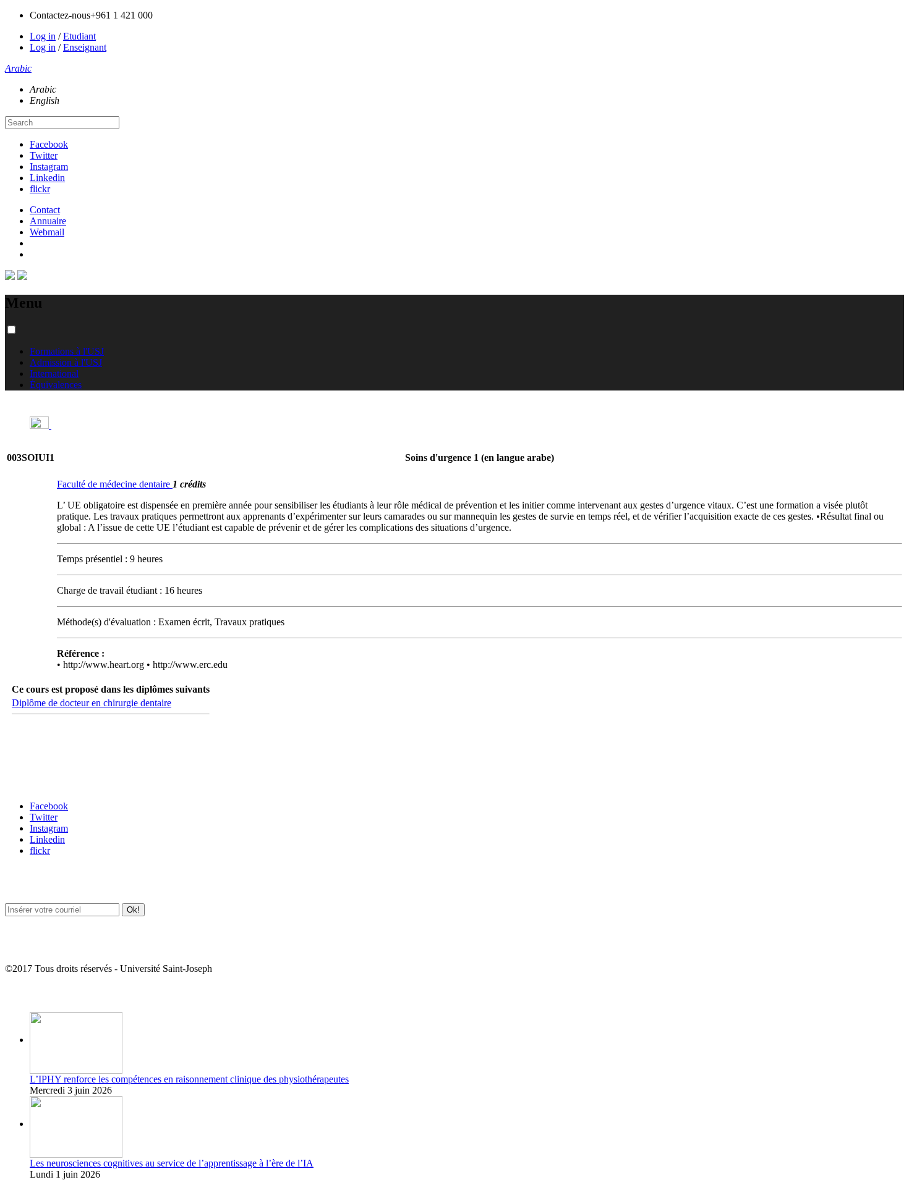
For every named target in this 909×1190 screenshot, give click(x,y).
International (54, 373)
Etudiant (79, 36)
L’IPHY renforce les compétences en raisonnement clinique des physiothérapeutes (189, 1079)
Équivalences (56, 384)
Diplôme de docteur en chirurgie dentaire (91, 703)
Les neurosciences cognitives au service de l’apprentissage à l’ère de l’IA (172, 1163)
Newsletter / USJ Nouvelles (51, 944)
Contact (45, 210)
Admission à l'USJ (66, 362)
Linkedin (47, 177)
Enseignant (84, 47)
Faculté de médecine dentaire (115, 484)
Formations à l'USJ (67, 351)
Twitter (44, 155)
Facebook (49, 144)
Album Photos (29, 993)
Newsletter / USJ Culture (47, 884)
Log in (43, 36)
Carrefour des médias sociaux (57, 782)
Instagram (49, 166)
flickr (40, 189)
